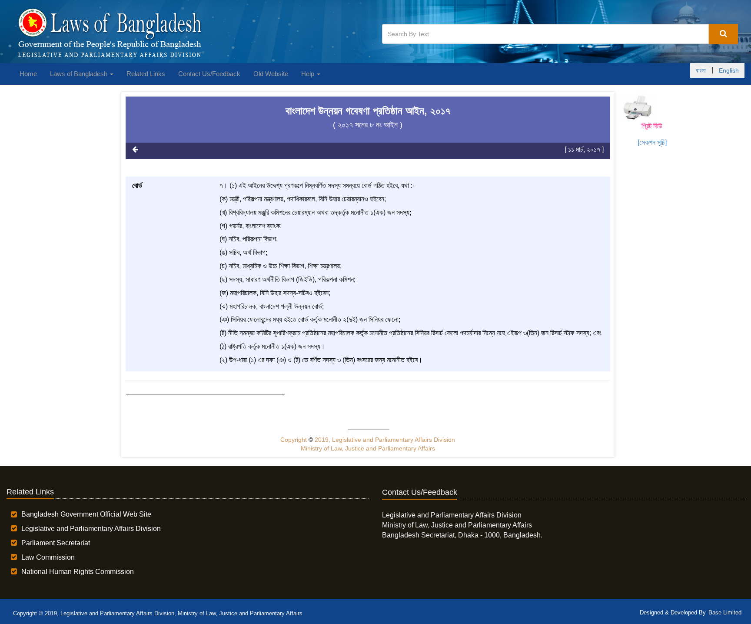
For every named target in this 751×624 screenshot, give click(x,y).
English (729, 70)
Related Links (145, 73)
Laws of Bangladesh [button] (79, 73)
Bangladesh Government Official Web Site (86, 514)
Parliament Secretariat (55, 543)
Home (28, 73)
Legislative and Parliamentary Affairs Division (91, 528)
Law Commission (48, 557)
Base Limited (724, 612)
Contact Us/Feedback (209, 73)
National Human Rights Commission (77, 571)
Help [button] (308, 73)
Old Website (270, 73)
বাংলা (701, 70)
